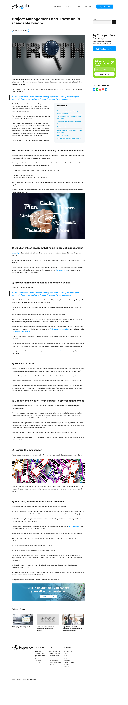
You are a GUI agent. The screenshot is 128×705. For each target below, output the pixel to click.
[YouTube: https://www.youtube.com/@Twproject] (103, 89)
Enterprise (51, 664)
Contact (66, 659)
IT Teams (37, 657)
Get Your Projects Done (55, 653)
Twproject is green (69, 662)
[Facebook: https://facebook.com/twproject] (94, 89)
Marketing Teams (39, 653)
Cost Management (53, 660)
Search (94, 19)
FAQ (65, 655)
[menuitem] (115, 5)
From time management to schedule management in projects (45, 628)
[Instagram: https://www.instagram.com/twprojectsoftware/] (100, 89)
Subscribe (104, 74)
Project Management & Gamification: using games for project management (72, 628)
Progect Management (54, 651)
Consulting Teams (39, 659)
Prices (77, 6)
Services (66, 657)
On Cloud (37, 662)
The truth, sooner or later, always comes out (69, 138)
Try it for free (104, 7)
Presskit (66, 664)
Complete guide (68, 651)
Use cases (57, 6)
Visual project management (21, 627)
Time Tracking (52, 659)
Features (68, 6)
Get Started (104, 49)
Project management (20, 30)
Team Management (54, 655)
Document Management (55, 662)
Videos (66, 653)
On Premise (38, 660)
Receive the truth (61, 127)
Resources (87, 6)
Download (66, 666)
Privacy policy (33, 679)
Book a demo (67, 660)
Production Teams (39, 651)
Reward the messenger (63, 135)
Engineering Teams (40, 655)
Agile (50, 657)
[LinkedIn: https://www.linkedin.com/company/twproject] (106, 89)
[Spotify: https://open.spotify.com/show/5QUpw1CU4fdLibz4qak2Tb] (97, 89)
